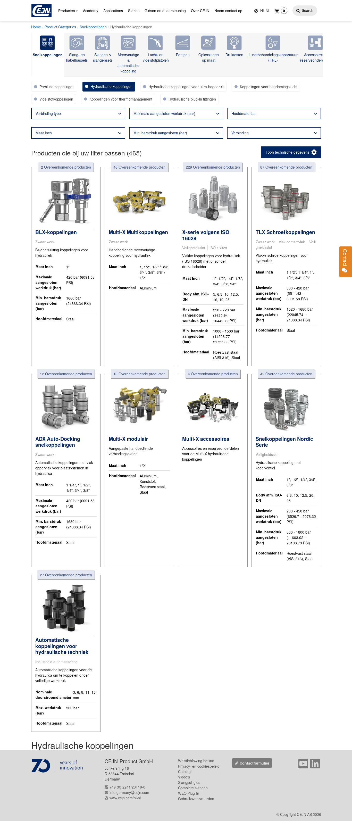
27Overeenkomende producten (66, 574)
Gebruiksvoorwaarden (196, 798)
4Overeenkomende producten (213, 373)
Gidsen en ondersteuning (165, 10)
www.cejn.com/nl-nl (125, 797)
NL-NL (264, 10)
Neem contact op (228, 10)
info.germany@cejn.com (129, 792)
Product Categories (60, 26)
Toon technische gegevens (287, 152)
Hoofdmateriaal (243, 113)
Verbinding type (48, 113)
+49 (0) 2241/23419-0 (127, 787)
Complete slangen (193, 787)
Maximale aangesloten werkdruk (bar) (164, 113)
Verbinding (240, 132)
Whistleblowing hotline (196, 760)
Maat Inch (44, 132)
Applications (113, 10)
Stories (133, 10)
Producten (66, 10)
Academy (90, 10)
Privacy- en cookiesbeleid (199, 766)
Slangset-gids (189, 782)
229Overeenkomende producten (213, 167)
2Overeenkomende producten (66, 167)
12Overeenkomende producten (66, 373)
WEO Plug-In (188, 793)
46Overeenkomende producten (139, 167)
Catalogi (184, 771)
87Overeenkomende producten (286, 167)
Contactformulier (254, 763)
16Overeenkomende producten (139, 373)
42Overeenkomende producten (286, 373)
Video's (184, 776)
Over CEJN (200, 10)
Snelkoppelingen (93, 26)
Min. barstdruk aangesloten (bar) (160, 132)
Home (36, 26)
